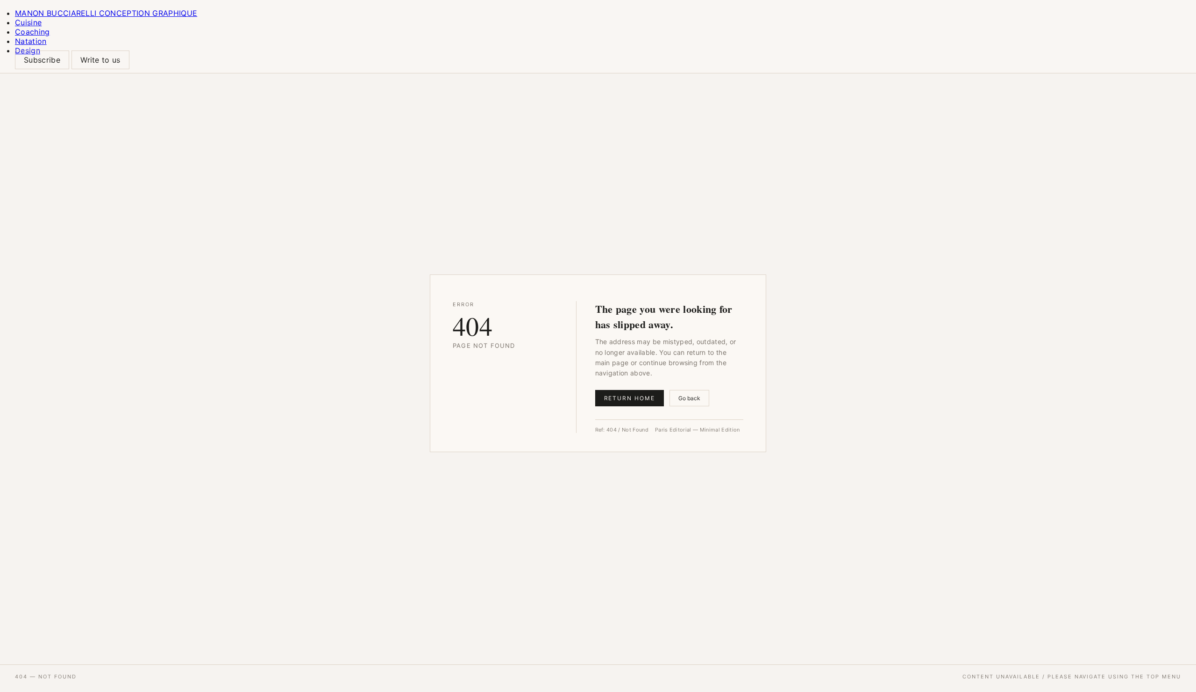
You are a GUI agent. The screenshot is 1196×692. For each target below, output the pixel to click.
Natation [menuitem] (31, 41)
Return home (629, 398)
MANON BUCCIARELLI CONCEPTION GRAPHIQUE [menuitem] (106, 13)
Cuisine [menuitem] (28, 22)
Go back (689, 398)
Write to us (100, 60)
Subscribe (42, 60)
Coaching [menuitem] (32, 31)
